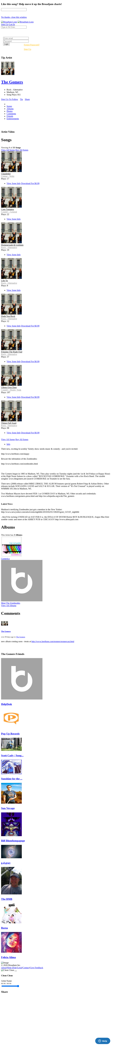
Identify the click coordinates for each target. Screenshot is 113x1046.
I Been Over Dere (9, 387)
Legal (19, 967)
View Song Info (14, 183)
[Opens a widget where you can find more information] (102, 1041)
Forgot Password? (32, 45)
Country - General (9, 212)
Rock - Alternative (9, 247)
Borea (4, 927)
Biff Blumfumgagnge (13, 840)
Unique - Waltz (7, 176)
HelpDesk (6, 704)
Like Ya (4, 280)
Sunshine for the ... (11, 778)
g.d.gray (6, 862)
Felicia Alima (8, 957)
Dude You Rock (8, 316)
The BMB (6, 899)
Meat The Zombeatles (10, 603)
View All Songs (8, 150)
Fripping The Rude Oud (11, 352)
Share (27, 99)
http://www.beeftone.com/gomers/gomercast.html (52, 641)
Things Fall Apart (8, 423)
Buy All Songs (21, 150)
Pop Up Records (10, 733)
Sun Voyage (8, 808)
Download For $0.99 (30, 183)
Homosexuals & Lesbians (12, 245)
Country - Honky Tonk (11, 390)
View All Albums (8, 605)
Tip (21, 99)
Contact (26, 967)
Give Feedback (36, 967)
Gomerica (5, 558)
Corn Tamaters (7, 209)
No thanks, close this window (14, 17)
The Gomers (6, 631)
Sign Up (27, 49)
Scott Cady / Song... (12, 755)
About (4, 967)
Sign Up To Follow (9, 99)
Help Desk (12, 967)
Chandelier (6, 174)
